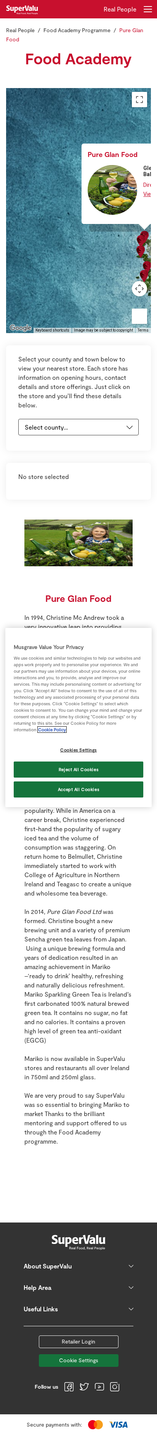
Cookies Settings (78, 749)
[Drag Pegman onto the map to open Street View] (139, 316)
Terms (143, 330)
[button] (140, 251)
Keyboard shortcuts (52, 330)
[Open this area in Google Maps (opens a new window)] (20, 328)
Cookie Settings (78, 1360)
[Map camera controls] (139, 288)
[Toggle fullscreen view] (139, 99)
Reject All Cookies (78, 769)
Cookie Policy (52, 729)
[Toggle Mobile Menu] (148, 9)
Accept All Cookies (78, 789)
